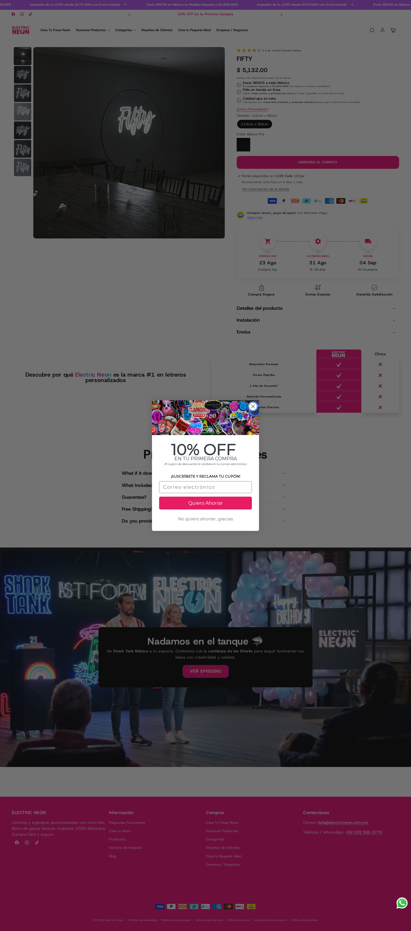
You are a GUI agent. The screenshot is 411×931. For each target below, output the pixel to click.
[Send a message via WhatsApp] (402, 903)
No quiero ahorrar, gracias (205, 518)
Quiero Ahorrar (205, 503)
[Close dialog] (253, 406)
